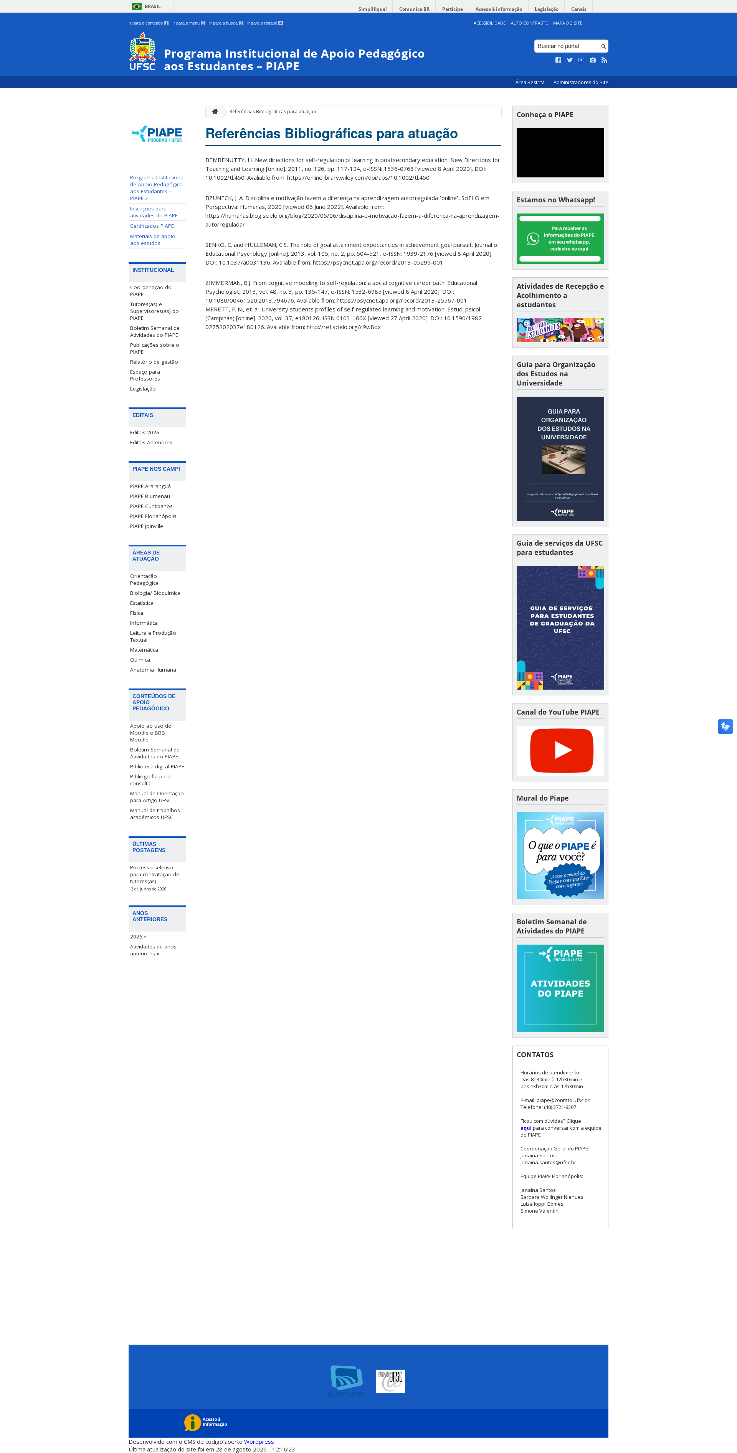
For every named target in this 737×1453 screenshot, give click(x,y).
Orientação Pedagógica (144, 579)
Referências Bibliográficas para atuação (273, 111)
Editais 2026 (144, 432)
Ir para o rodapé (264, 23)
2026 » (138, 936)
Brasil (153, 6)
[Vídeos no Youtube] (581, 60)
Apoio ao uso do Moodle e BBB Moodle (151, 732)
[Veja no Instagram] (593, 60)
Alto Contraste (529, 23)
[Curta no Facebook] (558, 60)
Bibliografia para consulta (150, 780)
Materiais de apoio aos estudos (152, 240)
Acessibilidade (490, 23)
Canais (579, 9)
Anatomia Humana (153, 669)
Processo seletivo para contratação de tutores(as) (154, 874)
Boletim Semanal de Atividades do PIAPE (155, 331)
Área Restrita (531, 82)
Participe (452, 9)
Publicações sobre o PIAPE (154, 348)
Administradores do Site (581, 82)
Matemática (144, 649)
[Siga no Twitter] (570, 60)
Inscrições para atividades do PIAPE (154, 212)
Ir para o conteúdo (148, 23)
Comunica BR (414, 9)
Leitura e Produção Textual (153, 636)
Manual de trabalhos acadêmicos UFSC (155, 814)
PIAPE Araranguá (150, 486)
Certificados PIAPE (152, 225)
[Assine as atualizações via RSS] (604, 60)
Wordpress (259, 1441)
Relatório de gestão (154, 361)
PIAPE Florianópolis (153, 516)
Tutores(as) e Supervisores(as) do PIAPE (154, 311)
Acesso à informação (499, 9)
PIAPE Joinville (146, 526)
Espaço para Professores (145, 375)
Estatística (142, 602)
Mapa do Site (567, 23)
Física (136, 612)
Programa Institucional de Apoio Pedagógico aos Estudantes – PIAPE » (157, 188)
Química (140, 659)
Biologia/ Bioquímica (155, 592)
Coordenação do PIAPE (151, 291)
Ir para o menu (188, 23)
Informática (144, 622)
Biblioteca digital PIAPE (157, 766)
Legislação (547, 9)
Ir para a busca (225, 23)
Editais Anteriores (151, 442)
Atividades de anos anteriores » (153, 950)
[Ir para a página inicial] (213, 112)
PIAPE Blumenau (150, 496)
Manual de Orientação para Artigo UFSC (157, 797)
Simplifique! (373, 9)
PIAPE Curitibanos (151, 506)
